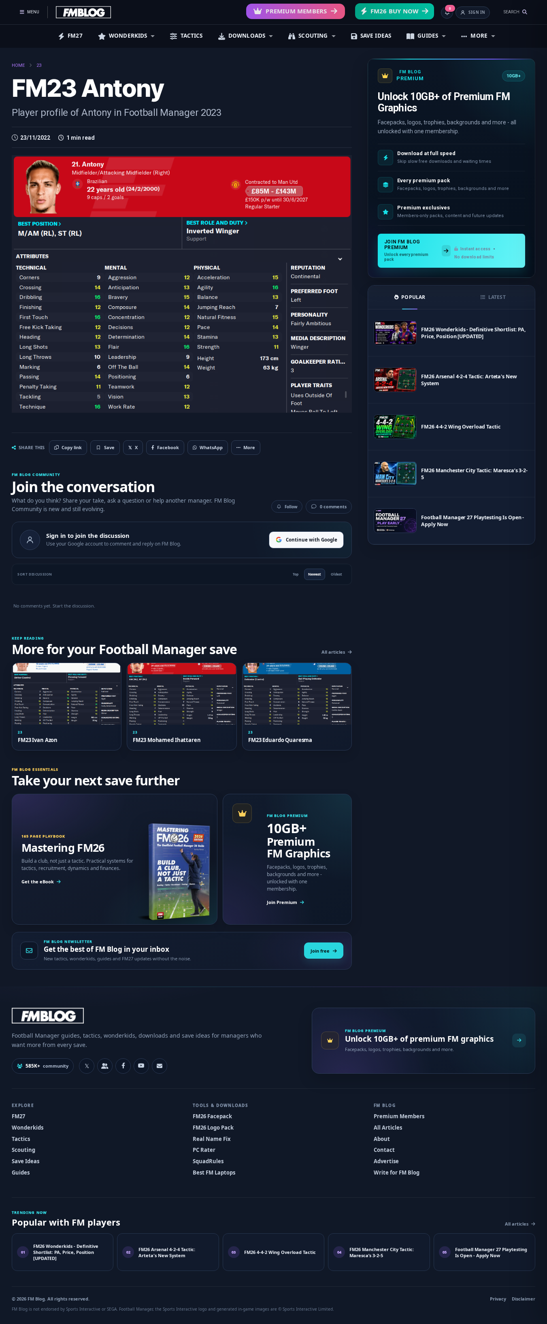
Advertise (386, 1161)
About (382, 1139)
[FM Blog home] (155, 1015)
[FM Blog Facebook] (123, 1066)
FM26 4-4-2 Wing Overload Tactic (460, 426)
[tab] (409, 297)
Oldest (336, 574)
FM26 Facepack (212, 1116)
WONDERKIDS (128, 35)
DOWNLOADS (246, 35)
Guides (21, 1172)
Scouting (23, 1149)
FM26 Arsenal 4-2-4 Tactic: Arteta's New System (469, 380)
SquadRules (208, 1161)
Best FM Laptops (214, 1172)
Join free (320, 951)
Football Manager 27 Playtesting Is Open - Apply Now (472, 521)
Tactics (21, 1139)
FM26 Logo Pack (213, 1127)
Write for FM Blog (396, 1172)
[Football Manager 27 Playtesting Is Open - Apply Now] (395, 520)
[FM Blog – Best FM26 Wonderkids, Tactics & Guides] (83, 12)
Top (295, 574)
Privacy (498, 1299)
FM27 (75, 35)
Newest (314, 574)
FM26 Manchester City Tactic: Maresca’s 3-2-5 (474, 474)
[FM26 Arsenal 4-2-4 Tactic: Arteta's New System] (395, 379)
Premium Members (296, 11)
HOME (18, 65)
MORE (478, 35)
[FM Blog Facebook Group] (105, 1066)
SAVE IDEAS (376, 35)
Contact (384, 1149)
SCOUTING (313, 35)
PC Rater (204, 1149)
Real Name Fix (212, 1139)
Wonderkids (27, 1127)
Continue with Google (311, 540)
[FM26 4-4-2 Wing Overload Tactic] (395, 426)
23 (38, 65)
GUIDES (427, 35)
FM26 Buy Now (394, 11)
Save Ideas (25, 1161)
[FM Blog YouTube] (141, 1066)
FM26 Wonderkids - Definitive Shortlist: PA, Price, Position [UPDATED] (473, 333)
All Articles (388, 1127)
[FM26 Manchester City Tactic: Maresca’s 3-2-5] (395, 473)
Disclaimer (523, 1299)
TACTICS (192, 35)
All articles (333, 652)
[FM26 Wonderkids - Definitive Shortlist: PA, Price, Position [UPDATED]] (395, 332)
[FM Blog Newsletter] (159, 1066)
